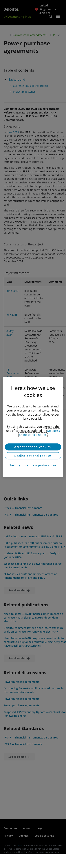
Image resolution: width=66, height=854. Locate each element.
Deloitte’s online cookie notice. (39, 433)
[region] (33, 427)
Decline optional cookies (33, 456)
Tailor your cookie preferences (33, 465)
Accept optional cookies (33, 447)
